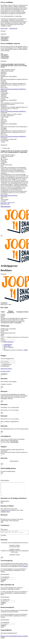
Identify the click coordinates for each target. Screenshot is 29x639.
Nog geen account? (5, 371)
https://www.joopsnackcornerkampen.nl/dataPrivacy (13, 89)
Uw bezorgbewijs (5, 577)
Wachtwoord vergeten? (6, 368)
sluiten (2, 637)
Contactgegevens (8, 344)
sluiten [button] (2, 335)
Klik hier (25, 566)
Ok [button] (2, 387)
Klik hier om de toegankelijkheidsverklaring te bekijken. (14, 636)
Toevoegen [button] (3, 535)
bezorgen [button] (3, 315)
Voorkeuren (3, 34)
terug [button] (2, 53)
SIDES (26, 350)
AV (4, 348)
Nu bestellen (4, 303)
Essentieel (3, 31)
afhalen (8, 511)
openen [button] (2, 334)
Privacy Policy (4, 28)
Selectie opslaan (5, 37)
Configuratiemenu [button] (14, 421)
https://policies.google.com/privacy (9, 195)
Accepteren (5, 159)
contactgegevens (13, 28)
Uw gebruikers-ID (5, 599)
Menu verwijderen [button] (5, 421)
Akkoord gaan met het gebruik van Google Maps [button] (13, 321)
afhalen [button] (2, 317)
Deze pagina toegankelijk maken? (9, 633)
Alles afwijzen (4, 38)
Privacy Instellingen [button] (8, 347)
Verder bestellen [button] (14, 442)
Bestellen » (3, 337)
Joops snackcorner (8, 341)
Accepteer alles (4, 40)
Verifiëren (3, 580)
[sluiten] (1, 423)
